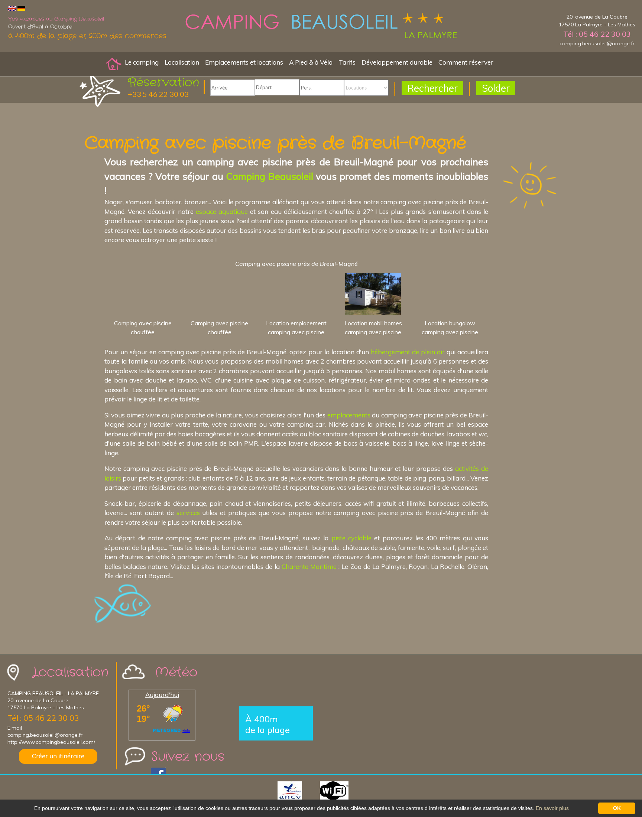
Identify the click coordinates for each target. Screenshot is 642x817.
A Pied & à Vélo (311, 62)
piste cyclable (351, 538)
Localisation (182, 62)
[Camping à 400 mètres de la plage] (321, 27)
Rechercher (432, 88)
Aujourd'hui (162, 695)
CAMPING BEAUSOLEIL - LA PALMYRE (53, 693)
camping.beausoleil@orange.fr (597, 43)
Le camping (142, 62)
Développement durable (396, 62)
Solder (496, 88)
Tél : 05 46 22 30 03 (597, 34)
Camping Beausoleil (269, 176)
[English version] (12, 8)
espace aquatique (222, 211)
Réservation (163, 82)
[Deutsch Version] (21, 8)
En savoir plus (552, 808)
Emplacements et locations (244, 62)
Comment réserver (465, 62)
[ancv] (298, 790)
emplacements (348, 415)
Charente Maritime (309, 566)
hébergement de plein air (408, 352)
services (188, 513)
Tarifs (347, 62)
